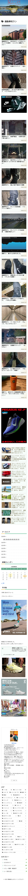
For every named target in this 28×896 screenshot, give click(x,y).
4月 (12, 539)
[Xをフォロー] (12, 780)
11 (10, 574)
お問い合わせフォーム (7, 592)
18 (10, 576)
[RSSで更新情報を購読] (16, 780)
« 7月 (2, 583)
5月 (10, 539)
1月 (18, 539)
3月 (14, 539)
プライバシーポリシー (7, 596)
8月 (4, 539)
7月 (6, 539)
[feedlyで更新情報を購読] (14, 780)
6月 (8, 539)
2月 (16, 539)
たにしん (14, 743)
